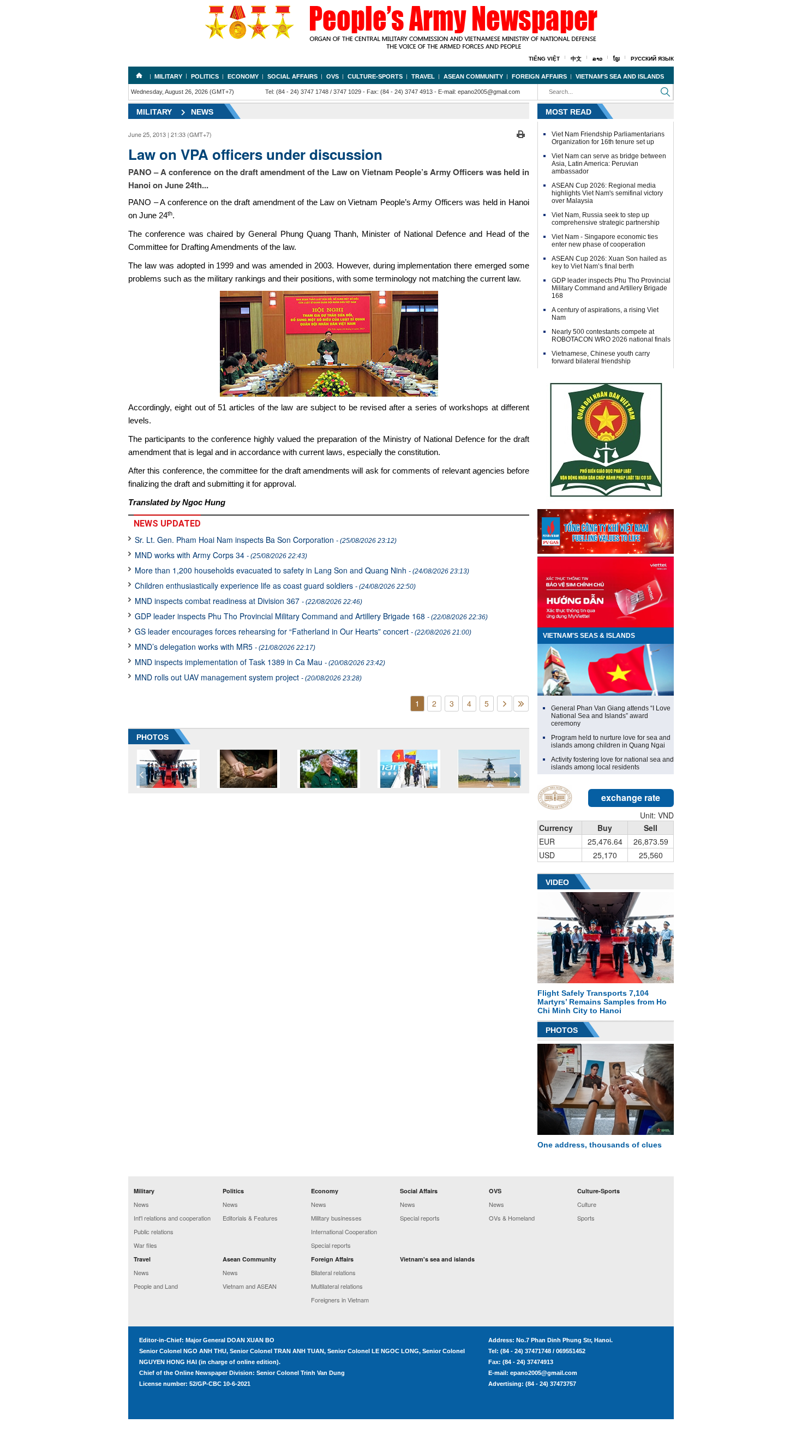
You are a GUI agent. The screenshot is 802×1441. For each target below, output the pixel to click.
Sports (586, 1217)
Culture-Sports (375, 76)
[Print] (521, 133)
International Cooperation (344, 1231)
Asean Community (473, 76)
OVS (332, 76)
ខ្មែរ (616, 59)
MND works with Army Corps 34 (221, 554)
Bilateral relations (333, 1272)
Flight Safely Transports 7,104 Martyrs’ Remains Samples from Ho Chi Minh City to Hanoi (602, 1002)
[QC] (605, 528)
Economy (243, 76)
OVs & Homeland (512, 1217)
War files (145, 1245)
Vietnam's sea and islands (620, 76)
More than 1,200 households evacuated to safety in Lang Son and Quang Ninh (302, 570)
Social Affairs (292, 76)
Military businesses (336, 1217)
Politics (205, 76)
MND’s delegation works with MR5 (225, 646)
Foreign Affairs (539, 76)
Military (168, 76)
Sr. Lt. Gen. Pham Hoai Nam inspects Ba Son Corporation (266, 539)
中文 (576, 59)
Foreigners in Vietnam (340, 1299)
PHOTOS (152, 737)
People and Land (156, 1286)
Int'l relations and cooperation (172, 1217)
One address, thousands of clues (599, 1144)
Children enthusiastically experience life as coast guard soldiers (275, 585)
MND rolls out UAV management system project (248, 677)
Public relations (153, 1231)
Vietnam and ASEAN (250, 1286)
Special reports (331, 1245)
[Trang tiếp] (504, 703)
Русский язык (652, 59)
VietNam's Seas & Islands (589, 635)
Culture (586, 1204)
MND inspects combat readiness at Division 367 (248, 600)
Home (139, 75)
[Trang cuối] (521, 703)
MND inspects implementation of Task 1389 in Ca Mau (260, 661)
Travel (423, 76)
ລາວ (597, 59)
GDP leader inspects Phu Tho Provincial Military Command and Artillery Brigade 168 (311, 616)
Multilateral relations (337, 1286)
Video (557, 882)
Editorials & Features (250, 1217)
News (202, 111)
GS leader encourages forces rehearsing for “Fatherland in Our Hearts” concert (303, 631)
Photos (562, 1030)
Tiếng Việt (544, 59)
